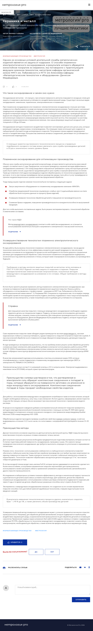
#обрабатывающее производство (17, 56)
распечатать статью (17, 567)
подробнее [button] (13, 231)
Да (36, 552)
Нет (52, 552)
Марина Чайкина (16, 33)
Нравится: (16, 542)
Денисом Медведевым (52, 33)
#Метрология (39, 56)
